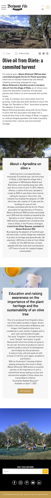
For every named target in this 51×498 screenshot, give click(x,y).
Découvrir (25, 391)
